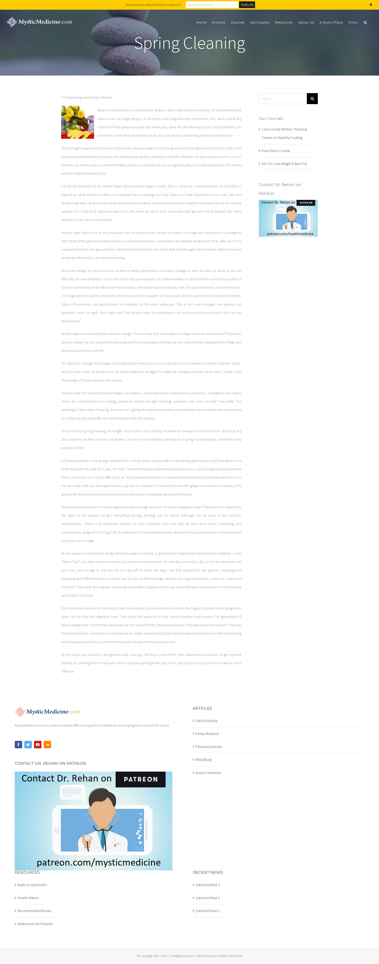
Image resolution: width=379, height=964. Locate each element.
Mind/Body (203, 759)
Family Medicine (207, 733)
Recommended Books (34, 910)
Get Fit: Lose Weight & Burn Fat (284, 163)
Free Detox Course (275, 150)
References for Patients (35, 923)
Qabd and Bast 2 (207, 897)
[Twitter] (28, 744)
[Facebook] (18, 744)
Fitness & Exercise (208, 746)
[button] (365, 22)
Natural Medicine (208, 772)
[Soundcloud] (47, 744)
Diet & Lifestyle (206, 720)
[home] (48, 710)
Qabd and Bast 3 (207, 884)
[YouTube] (37, 744)
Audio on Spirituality (32, 884)
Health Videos (27, 897)
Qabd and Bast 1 (207, 910)
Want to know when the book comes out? (153, 5)
